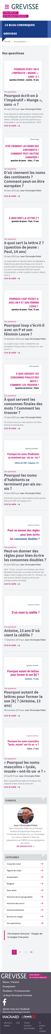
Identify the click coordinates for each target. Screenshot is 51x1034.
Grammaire (12, 877)
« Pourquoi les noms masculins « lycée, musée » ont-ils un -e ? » (25, 767)
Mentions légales (8, 1024)
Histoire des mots (15, 903)
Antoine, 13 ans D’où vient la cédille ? (22, 633)
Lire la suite (10, 125)
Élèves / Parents (11, 982)
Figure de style (14, 870)
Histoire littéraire (15, 910)
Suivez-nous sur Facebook (16, 1009)
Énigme (10, 883)
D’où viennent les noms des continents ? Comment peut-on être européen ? (24, 179)
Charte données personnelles (29, 1025)
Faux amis (11, 890)
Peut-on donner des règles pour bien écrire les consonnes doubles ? (25, 555)
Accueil (7, 41)
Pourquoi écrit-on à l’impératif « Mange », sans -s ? (23, 100)
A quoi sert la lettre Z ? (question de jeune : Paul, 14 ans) (24, 247)
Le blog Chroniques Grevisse (17, 995)
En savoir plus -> (26, 846)
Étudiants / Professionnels (16, 991)
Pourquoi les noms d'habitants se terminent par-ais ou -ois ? (23, 481)
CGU (18, 1022)
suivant (34, 952)
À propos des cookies (42, 1027)
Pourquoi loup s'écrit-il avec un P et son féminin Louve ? (24, 329)
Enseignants (9, 986)
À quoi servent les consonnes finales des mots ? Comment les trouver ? (23, 405)
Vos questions (20, 41)
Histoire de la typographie (20, 896)
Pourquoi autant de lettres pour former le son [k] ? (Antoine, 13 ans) (23, 698)
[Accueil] (25, 7)
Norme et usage (15, 916)
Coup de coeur (14, 863)
